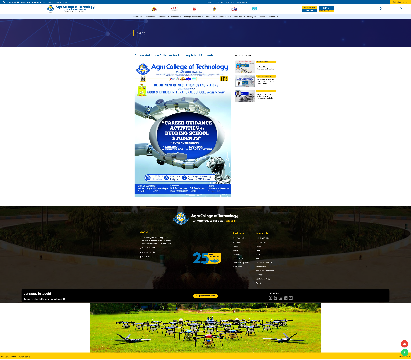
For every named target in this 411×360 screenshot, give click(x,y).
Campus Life (210, 17)
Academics (150, 17)
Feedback (259, 275)
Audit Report (237, 267)
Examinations (224, 17)
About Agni (137, 17)
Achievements (238, 258)
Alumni (258, 283)
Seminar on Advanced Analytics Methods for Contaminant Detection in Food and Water (265, 83)
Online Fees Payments (240, 262)
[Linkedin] (280, 298)
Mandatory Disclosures (264, 262)
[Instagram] (275, 298)
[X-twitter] (285, 298)
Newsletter (236, 254)
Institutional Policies (262, 238)
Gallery (235, 246)
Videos (235, 250)
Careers (258, 250)
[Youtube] (291, 298)
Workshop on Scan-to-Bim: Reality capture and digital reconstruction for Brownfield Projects (264, 98)
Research (163, 17)
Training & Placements (192, 17)
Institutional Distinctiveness (265, 271)
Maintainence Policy (263, 279)
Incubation (175, 17)
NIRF (257, 258)
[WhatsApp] (404, 352)
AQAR (258, 254)
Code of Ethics (261, 242)
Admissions (238, 17)
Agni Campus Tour (239, 238)
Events (258, 246)
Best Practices (261, 267)
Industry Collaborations (256, 17)
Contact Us (273, 17)
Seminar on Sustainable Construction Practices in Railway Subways (266, 68)
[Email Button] (404, 343)
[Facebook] (270, 298)
